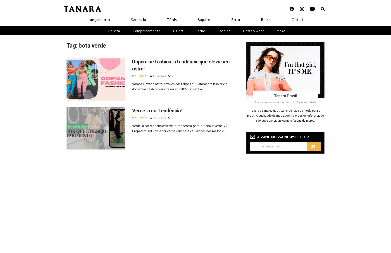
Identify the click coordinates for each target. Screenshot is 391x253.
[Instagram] (302, 9)
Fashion (224, 31)
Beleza (114, 31)
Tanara (143, 75)
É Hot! (178, 31)
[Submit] (314, 146)
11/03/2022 (159, 75)
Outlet (298, 19)
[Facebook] (291, 9)
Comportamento (146, 31)
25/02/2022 (159, 117)
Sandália (138, 19)
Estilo (200, 31)
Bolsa (266, 19)
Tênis (172, 19)
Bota (235, 19)
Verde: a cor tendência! (157, 110)
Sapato (204, 19)
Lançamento (99, 19)
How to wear (253, 31)
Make (281, 31)
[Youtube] (312, 9)
